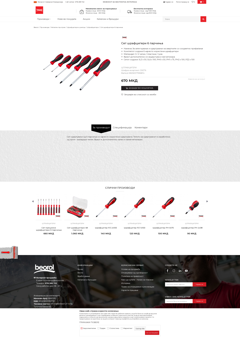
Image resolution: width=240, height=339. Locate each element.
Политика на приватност (132, 276)
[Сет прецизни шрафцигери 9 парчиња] (49, 207)
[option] (120, 2)
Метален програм (58, 27)
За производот (101, 127)
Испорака (125, 283)
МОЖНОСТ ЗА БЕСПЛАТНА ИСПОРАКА (120, 2)
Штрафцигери (93, 27)
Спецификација (122, 127)
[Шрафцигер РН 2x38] (192, 207)
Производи (44, 27)
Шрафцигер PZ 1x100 (134, 228)
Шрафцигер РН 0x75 (163, 228)
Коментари (141, 127)
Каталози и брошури (87, 280)
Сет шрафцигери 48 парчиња (77, 229)
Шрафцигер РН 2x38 (191, 228)
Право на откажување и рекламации (137, 287)
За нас (80, 269)
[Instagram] (173, 270)
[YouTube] (186, 270)
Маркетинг (127, 328)
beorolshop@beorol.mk (53, 280)
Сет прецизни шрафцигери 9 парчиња (49, 229)
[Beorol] (39, 10)
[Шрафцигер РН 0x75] (163, 207)
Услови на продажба (130, 269)
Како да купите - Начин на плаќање (137, 280)
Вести (80, 273)
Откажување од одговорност (134, 273)
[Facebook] (167, 270)
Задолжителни (89, 328)
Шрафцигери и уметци (76, 27)
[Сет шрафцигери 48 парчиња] (77, 207)
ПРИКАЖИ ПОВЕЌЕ (89, 322)
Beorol (36, 27)
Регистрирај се (182, 2)
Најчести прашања (129, 290)
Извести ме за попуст (196, 79)
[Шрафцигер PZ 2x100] (106, 207)
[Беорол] (124, 37)
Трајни (102, 328)
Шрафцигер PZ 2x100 (106, 228)
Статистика (114, 328)
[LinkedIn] (180, 270)
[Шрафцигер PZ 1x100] (135, 207)
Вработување (84, 276)
